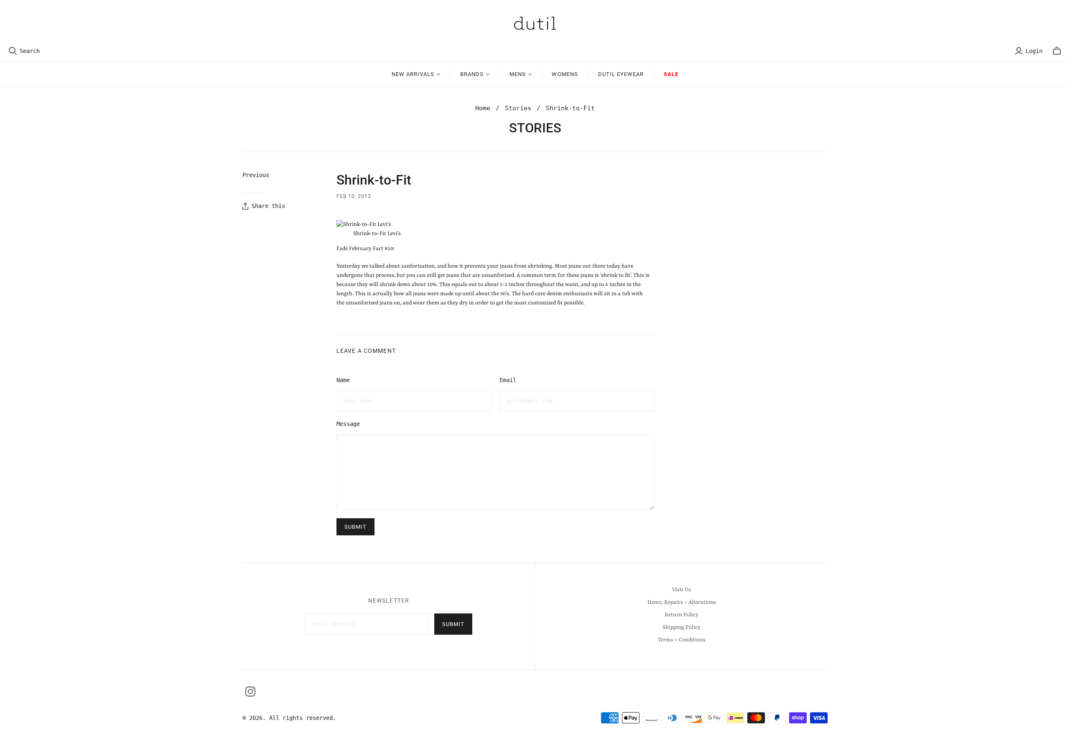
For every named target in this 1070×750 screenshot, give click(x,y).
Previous (255, 175)
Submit (453, 624)
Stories (518, 108)
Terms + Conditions (682, 640)
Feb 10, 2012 (353, 196)
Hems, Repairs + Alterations (681, 602)
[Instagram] (250, 692)
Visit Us (681, 590)
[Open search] (13, 51)
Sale (671, 74)
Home (482, 108)
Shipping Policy (681, 627)
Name (343, 380)
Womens (565, 74)
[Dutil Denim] (535, 23)
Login (1034, 51)
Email (507, 380)
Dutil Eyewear (621, 74)
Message (348, 424)
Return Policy (681, 615)
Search (30, 51)
